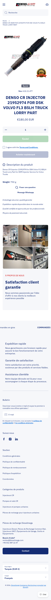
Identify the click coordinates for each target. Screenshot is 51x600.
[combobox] (25, 12)
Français (9, 578)
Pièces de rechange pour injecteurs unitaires (21, 512)
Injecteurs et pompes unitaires (15, 507)
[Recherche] (5, 12)
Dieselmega (15, 585)
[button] (47, 4)
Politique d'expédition (12, 473)
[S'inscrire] (45, 414)
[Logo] (25, 5)
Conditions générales (11, 456)
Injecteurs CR (8, 495)
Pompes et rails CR (10, 501)
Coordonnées (8, 479)
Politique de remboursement (14, 467)
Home (5, 21)
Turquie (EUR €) (12, 569)
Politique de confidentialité (14, 462)
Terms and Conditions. (28, 147)
